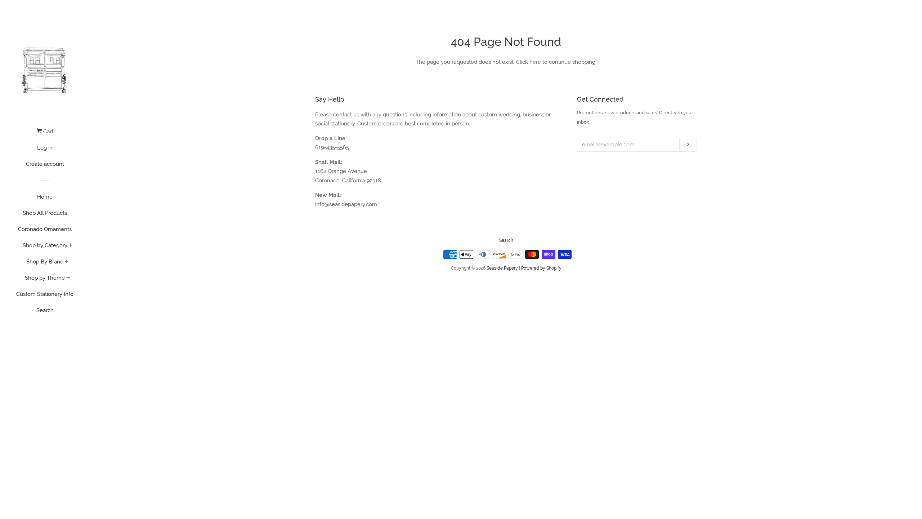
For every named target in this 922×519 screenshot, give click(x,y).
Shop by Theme (45, 278)
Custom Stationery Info (44, 294)
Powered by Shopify (541, 268)
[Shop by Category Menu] (70, 245)
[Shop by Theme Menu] (68, 278)
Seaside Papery (502, 268)
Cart (47, 131)
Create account (45, 164)
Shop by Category (45, 245)
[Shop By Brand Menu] (66, 262)
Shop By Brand (44, 261)
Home (45, 197)
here (535, 62)
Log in (45, 148)
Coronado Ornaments (45, 229)
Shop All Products (45, 213)
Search (45, 310)
